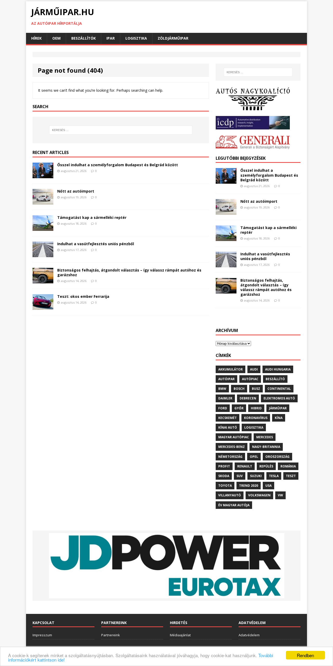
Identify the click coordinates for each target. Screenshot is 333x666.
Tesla (274, 476)
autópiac (250, 379)
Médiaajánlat (180, 635)
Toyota (225, 485)
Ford (222, 408)
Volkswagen (259, 495)
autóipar (226, 379)
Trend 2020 (248, 485)
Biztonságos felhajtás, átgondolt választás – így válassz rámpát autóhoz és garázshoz (129, 272)
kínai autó (227, 427)
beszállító (275, 379)
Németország (230, 456)
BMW (222, 388)
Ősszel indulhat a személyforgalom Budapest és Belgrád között (117, 164)
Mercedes (264, 437)
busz (256, 388)
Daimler (225, 398)
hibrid (256, 408)
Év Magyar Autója (233, 505)
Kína (279, 418)
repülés (266, 466)
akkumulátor (230, 369)
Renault (244, 466)
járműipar (278, 408)
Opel (254, 456)
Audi (254, 369)
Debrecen (248, 398)
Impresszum (42, 635)
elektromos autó (279, 398)
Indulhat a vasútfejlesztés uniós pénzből (95, 243)
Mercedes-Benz (231, 447)
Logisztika (136, 38)
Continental (279, 388)
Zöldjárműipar (173, 38)
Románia (288, 466)
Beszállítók (83, 38)
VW (280, 495)
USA (268, 485)
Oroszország (277, 456)
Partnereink (110, 635)
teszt (291, 476)
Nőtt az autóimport (75, 191)
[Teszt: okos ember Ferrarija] (43, 306)
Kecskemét (227, 418)
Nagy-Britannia (266, 447)
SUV (239, 476)
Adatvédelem (249, 635)
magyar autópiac (233, 437)
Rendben (305, 655)
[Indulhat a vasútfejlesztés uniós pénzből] (43, 253)
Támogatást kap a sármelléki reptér (91, 217)
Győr (239, 408)
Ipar (110, 38)
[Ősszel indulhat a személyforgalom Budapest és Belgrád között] (43, 174)
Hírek (36, 38)
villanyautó (229, 495)
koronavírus (255, 418)
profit (224, 466)
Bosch (239, 388)
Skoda (223, 476)
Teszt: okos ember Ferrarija (83, 296)
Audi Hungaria (278, 369)
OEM (56, 38)
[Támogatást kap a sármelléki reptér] (43, 227)
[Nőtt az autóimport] (43, 201)
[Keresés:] (120, 130)
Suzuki (256, 476)
